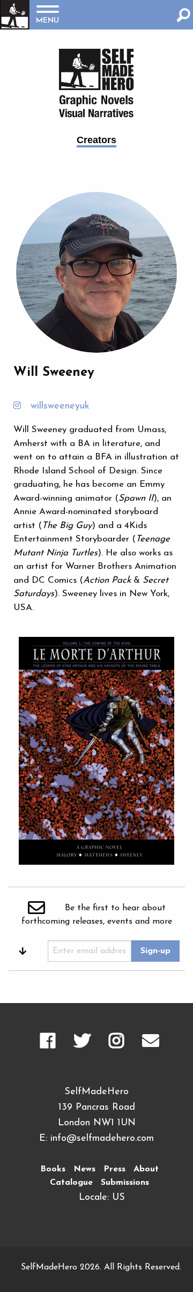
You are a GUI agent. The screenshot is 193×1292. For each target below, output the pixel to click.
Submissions (125, 1182)
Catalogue (71, 1182)
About (146, 1169)
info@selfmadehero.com (102, 1139)
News (84, 1169)
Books (52, 1169)
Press (114, 1169)
